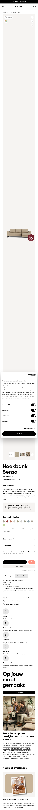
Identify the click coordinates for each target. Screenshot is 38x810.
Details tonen (28, 428)
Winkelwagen (35, 6)
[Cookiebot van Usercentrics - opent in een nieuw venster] (28, 375)
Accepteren (19, 433)
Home (4, 12)
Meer (4, 499)
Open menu (3, 6)
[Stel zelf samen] (5, 21)
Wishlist (33, 6)
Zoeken (31, 6)
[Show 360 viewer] (11, 454)
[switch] (33, 410)
